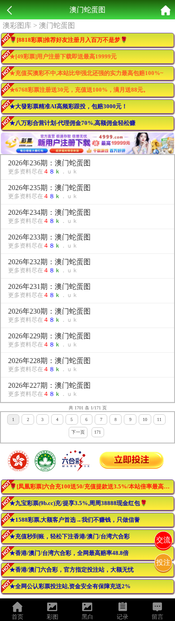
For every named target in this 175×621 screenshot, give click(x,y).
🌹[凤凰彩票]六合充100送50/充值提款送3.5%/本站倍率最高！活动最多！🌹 (91, 486)
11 (159, 419)
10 (145, 419)
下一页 (78, 432)
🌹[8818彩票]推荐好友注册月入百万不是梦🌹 (68, 39)
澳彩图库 (17, 25)
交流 (163, 540)
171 (97, 432)
